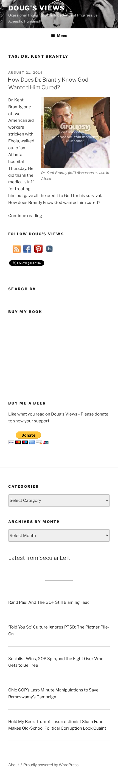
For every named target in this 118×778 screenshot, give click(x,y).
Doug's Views (36, 8)
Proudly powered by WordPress (50, 764)
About (13, 764)
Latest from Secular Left (39, 558)
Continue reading (25, 215)
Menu (62, 35)
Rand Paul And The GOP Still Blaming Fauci (49, 602)
